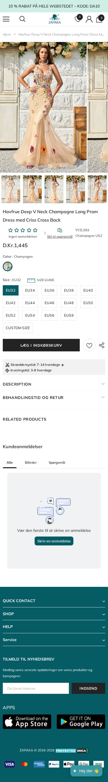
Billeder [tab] (31, 462)
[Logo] (54, 19)
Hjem (7, 34)
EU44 (30, 303)
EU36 (49, 290)
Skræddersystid (23, 365)
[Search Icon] (27, 19)
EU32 (11, 290)
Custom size (18, 328)
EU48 (69, 303)
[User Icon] (89, 19)
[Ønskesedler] (89, 345)
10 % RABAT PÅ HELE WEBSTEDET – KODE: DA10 (54, 6)
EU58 (69, 315)
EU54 (30, 315)
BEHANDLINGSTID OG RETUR (33, 397)
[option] (43, 107)
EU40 (88, 290)
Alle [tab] (10, 462)
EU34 (30, 290)
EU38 (69, 290)
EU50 (88, 303)
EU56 (49, 315)
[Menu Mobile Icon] (6, 19)
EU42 (11, 303)
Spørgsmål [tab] (57, 462)
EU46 (49, 303)
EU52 (11, 315)
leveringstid (20, 370)
